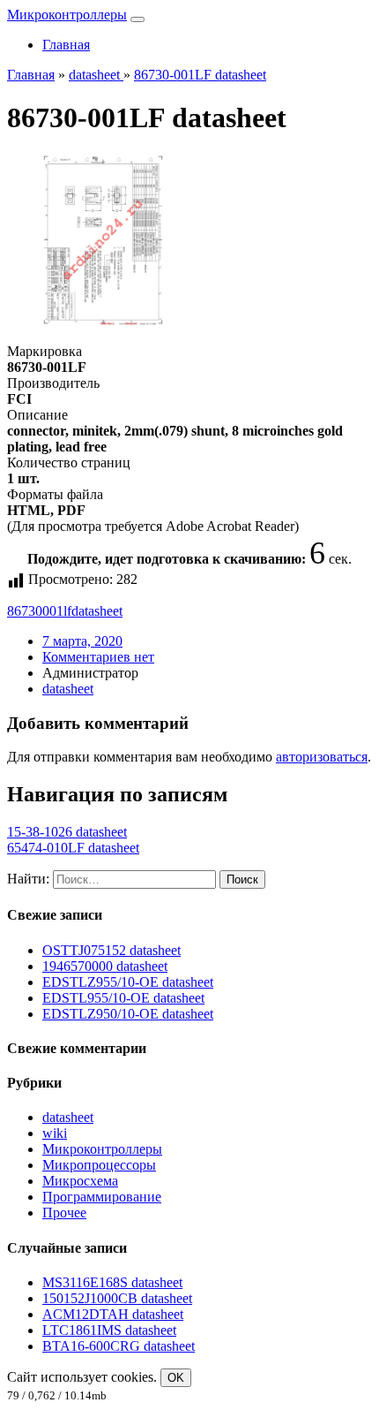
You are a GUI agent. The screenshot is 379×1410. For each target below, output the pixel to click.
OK (175, 1377)
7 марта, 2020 (82, 640)
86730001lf (39, 610)
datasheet (97, 610)
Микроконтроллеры (67, 14)
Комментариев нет (98, 656)
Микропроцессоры (99, 1164)
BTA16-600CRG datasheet (118, 1345)
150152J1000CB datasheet (117, 1298)
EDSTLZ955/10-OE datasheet (127, 981)
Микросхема (80, 1180)
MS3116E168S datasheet (112, 1282)
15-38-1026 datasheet (67, 831)
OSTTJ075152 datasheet (111, 950)
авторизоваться (322, 756)
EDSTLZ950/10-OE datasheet (127, 1013)
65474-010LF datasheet (73, 847)
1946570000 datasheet (104, 966)
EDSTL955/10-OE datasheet (123, 997)
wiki (54, 1133)
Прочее (64, 1212)
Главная (66, 44)
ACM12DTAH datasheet (112, 1314)
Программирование (101, 1196)
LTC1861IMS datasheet (109, 1330)
